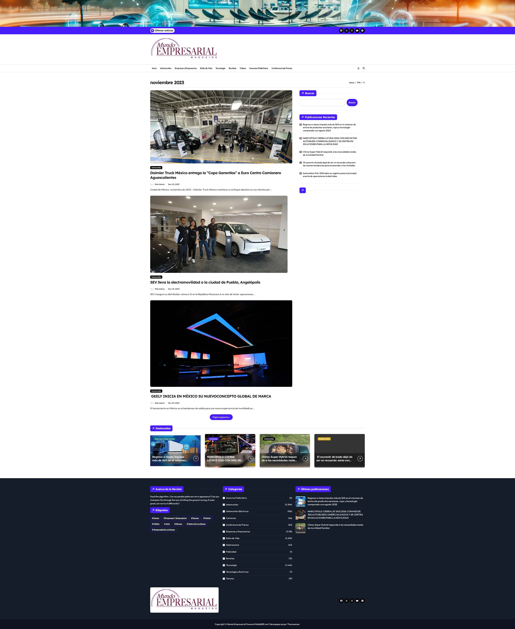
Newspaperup (276, 624)
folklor (156, 524)
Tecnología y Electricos (237, 571)
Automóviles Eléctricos (237, 511)
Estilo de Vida (206, 68)
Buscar (309, 93)
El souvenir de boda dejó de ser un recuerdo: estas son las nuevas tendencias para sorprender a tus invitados (329, 164)
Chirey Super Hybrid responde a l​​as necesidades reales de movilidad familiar (329, 153)
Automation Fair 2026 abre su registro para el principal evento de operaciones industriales (329, 174)
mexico (179, 524)
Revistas (232, 68)
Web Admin (160, 184)
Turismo (230, 578)
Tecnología (220, 68)
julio (168, 524)
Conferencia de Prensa (282, 68)
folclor (208, 518)
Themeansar (293, 624)
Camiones (213, 439)
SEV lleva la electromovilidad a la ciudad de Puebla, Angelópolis (205, 282)
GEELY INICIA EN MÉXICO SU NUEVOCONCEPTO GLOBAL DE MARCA (210, 396)
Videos (243, 68)
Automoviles (165, 68)
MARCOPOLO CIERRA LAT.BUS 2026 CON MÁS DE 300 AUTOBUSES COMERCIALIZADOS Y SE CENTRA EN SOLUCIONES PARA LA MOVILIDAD (330, 141)
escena (196, 518)
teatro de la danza (196, 524)
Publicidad (231, 551)
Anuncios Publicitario (258, 68)
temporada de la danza (164, 529)
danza (156, 518)
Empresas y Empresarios (186, 68)
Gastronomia (232, 545)
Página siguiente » (221, 417)
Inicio (154, 68)
